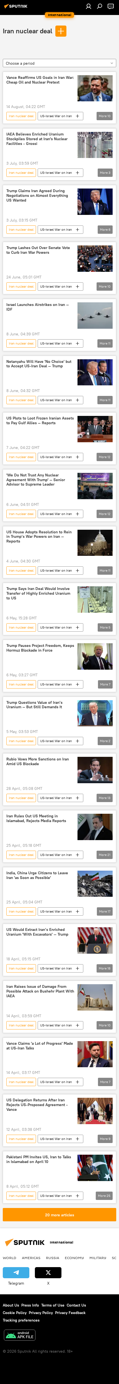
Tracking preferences (21, 1320)
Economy (74, 1257)
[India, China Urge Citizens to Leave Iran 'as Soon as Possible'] (95, 884)
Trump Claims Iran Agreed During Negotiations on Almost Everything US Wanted (37, 196)
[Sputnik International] (16, 8)
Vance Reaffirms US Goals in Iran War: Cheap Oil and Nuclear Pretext (40, 80)
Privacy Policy (41, 1312)
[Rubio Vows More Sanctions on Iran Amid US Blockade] (95, 770)
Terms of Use (52, 1305)
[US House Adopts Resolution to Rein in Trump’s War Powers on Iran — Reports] (95, 543)
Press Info (30, 1305)
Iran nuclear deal (27, 31)
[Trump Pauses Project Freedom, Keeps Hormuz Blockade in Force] (95, 656)
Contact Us (76, 1305)
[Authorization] (88, 6)
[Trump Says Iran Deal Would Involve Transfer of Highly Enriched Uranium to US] (95, 599)
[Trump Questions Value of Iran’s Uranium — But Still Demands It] (95, 713)
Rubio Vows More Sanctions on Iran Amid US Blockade (37, 761)
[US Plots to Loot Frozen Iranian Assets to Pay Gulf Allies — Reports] (95, 429)
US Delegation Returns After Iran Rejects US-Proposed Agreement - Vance (37, 1105)
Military (97, 1257)
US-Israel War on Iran (56, 116)
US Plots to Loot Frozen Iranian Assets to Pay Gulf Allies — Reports (40, 420)
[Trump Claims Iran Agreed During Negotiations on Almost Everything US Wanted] (95, 202)
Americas (31, 1257)
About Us (11, 1305)
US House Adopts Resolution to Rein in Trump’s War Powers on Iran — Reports (39, 537)
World (9, 1257)
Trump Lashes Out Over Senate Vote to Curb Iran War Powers (38, 250)
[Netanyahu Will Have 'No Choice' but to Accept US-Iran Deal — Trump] (95, 372)
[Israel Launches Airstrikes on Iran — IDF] (95, 315)
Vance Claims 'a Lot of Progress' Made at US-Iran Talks (39, 1046)
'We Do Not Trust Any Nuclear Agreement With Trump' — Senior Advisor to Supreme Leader (35, 480)
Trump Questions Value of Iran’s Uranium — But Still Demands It (34, 705)
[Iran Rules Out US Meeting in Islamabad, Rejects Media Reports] (95, 827)
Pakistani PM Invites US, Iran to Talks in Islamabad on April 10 (38, 1159)
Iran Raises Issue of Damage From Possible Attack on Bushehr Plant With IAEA (40, 991)
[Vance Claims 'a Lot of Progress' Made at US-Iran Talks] (95, 1054)
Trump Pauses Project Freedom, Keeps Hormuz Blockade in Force (40, 648)
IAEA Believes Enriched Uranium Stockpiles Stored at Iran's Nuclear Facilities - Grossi (37, 139)
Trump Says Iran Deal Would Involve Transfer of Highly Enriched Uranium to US (38, 593)
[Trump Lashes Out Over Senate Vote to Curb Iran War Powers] (95, 258)
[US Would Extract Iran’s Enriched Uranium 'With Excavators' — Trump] (95, 940)
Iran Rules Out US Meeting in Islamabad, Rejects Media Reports (36, 818)
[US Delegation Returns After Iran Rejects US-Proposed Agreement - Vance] (95, 1111)
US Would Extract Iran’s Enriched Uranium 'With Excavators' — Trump (37, 932)
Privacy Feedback (70, 1312)
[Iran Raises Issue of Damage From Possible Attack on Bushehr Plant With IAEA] (95, 997)
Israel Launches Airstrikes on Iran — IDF (37, 307)
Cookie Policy (15, 1312)
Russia (52, 1257)
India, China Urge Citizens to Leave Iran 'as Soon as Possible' (37, 875)
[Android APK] (19, 1336)
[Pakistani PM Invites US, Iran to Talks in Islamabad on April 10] (95, 1168)
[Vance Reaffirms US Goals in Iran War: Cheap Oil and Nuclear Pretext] (95, 88)
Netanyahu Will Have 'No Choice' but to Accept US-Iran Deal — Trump (38, 364)
